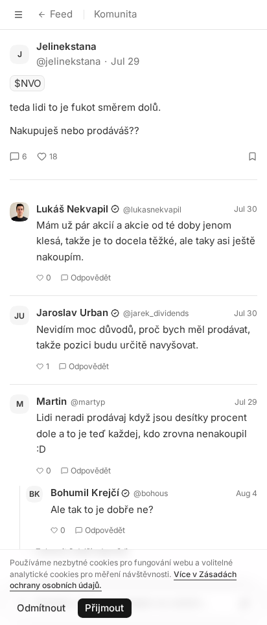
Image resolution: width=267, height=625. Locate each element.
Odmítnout (41, 608)
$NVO (27, 83)
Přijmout (104, 608)
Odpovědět (91, 277)
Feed (61, 14)
